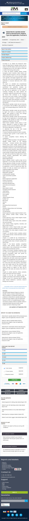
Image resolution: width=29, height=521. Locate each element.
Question (21, 390)
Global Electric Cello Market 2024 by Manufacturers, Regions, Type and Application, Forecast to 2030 (13, 327)
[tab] (14, 52)
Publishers (4, 464)
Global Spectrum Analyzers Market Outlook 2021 (13, 414)
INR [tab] (4, 364)
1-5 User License (9, 371)
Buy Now (15, 380)
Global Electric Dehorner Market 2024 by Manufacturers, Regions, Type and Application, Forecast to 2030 (12, 339)
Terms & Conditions (6, 487)
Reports (7, 16)
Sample (8, 390)
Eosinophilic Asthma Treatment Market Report (15, 286)
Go (26, 501)
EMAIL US (14, 492)
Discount (8, 393)
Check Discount (6, 60)
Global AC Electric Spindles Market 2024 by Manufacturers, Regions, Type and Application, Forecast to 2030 (12, 322)
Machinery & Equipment (16, 16)
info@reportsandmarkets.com (15, 2)
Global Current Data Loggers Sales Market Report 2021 (14, 417)
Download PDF (21, 393)
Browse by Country (6, 465)
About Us (4, 462)
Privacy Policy (5, 486)
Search (23, 13)
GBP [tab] (4, 354)
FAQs (3, 485)
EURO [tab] (4, 357)
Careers (4, 469)
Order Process (5, 482)
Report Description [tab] (6, 49)
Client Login (21, 4)
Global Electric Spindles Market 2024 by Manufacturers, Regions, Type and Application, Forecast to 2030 (14, 34)
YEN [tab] (4, 360)
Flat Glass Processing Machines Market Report (14, 288)
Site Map (4, 489)
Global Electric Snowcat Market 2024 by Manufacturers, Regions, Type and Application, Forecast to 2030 (12, 333)
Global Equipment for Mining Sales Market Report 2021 (14, 402)
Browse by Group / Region (8, 468)
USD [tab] (4, 351)
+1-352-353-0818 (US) (11, 4)
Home (3, 16)
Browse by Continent (7, 466)
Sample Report (5, 55)
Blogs (3, 484)
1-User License (8, 368)
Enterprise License (9, 374)
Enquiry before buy (6, 57)
